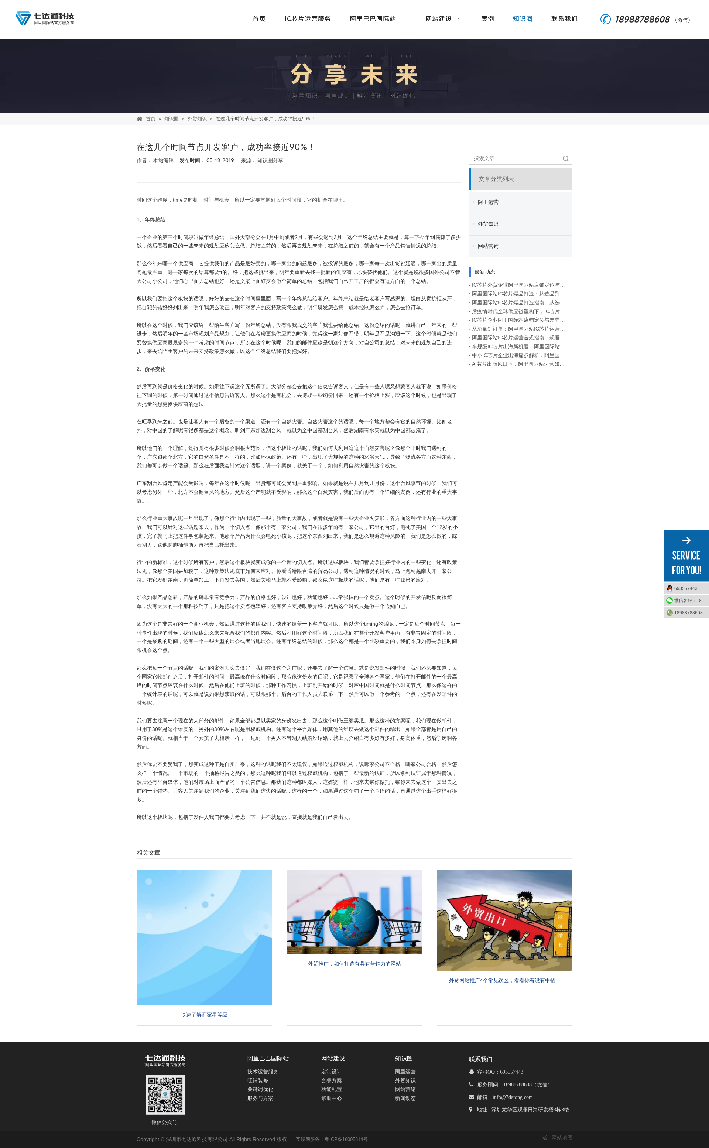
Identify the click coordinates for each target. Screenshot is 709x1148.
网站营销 (487, 246)
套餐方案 (331, 1080)
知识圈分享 (270, 160)
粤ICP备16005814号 (346, 1139)
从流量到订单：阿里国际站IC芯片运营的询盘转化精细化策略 (520, 329)
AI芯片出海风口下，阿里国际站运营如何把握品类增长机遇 (520, 364)
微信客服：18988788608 (691, 600)
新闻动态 (405, 1098)
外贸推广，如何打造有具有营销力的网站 (354, 964)
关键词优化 (260, 1089)
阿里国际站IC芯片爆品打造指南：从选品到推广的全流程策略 (520, 302)
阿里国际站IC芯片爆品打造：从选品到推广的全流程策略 (520, 294)
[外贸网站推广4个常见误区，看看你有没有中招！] (504, 920)
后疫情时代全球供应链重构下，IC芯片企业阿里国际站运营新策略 (520, 311)
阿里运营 (487, 202)
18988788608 (688, 612)
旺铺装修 (257, 1080)
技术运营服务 (262, 1071)
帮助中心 (331, 1098)
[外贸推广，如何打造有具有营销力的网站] (354, 912)
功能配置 (331, 1089)
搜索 (565, 158)
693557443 (686, 588)
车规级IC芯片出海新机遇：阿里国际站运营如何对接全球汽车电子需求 (520, 346)
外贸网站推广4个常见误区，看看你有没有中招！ (505, 980)
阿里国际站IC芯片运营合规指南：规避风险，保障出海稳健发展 (520, 338)
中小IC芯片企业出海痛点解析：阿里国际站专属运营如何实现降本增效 (520, 355)
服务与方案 (260, 1098)
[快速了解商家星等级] (204, 937)
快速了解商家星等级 (204, 1015)
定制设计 (331, 1071)
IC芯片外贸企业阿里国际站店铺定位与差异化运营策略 (520, 285)
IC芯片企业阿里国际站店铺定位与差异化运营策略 (520, 320)
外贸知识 (487, 224)
